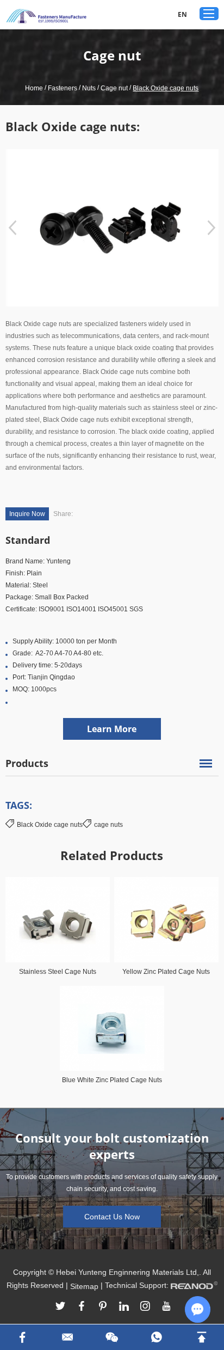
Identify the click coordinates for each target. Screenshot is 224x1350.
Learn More (111, 729)
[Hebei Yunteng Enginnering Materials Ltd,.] (46, 15)
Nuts (89, 88)
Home (34, 88)
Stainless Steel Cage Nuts (57, 971)
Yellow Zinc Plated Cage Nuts (166, 971)
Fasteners (62, 88)
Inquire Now (27, 514)
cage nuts (108, 825)
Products (26, 763)
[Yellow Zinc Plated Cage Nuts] (166, 919)
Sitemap (84, 1286)
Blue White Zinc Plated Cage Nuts (112, 1080)
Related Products (111, 855)
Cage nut (114, 88)
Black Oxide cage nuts (50, 825)
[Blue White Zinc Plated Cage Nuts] (112, 1028)
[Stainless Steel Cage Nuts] (57, 919)
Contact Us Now (112, 1216)
